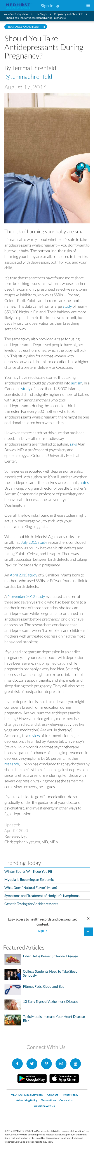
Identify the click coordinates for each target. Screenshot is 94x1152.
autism (76, 383)
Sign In (47, 5)
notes (84, 482)
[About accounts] (57, 5)
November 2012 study (26, 596)
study (67, 306)
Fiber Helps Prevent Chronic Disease (50, 956)
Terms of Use (48, 1100)
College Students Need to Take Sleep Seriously (50, 973)
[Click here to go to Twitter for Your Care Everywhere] (31, 1063)
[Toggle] (88, 931)
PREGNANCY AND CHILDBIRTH (26, 26)
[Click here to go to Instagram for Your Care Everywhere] (46, 1063)
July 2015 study (34, 542)
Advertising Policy (26, 1100)
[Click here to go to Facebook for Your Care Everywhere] (17, 1063)
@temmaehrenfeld (28, 76)
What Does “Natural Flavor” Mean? (30, 887)
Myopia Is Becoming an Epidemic (29, 879)
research (11, 763)
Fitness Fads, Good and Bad (43, 986)
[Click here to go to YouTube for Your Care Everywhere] (75, 1063)
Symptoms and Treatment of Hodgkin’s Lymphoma (42, 895)
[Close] (88, 918)
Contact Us (66, 1100)
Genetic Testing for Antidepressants (31, 904)
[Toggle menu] (88, 5)
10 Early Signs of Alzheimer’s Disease (50, 1001)
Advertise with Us (44, 1105)
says (73, 444)
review (34, 735)
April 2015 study (23, 575)
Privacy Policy (70, 1094)
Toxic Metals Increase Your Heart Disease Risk (54, 1018)
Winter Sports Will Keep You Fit (28, 871)
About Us (52, 1094)
